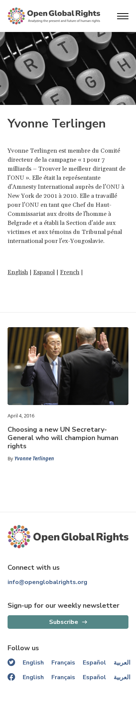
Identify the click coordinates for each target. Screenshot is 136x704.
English (18, 272)
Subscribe (63, 622)
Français (63, 662)
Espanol (44, 272)
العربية (122, 662)
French (69, 272)
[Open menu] (122, 16)
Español (94, 662)
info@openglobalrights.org (47, 582)
